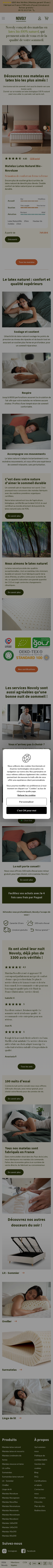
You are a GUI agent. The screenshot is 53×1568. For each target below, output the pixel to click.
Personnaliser (26, 801)
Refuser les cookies (27, 795)
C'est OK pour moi (26, 810)
